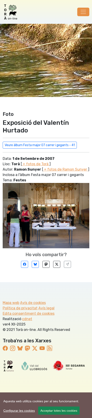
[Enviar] (67, 264)
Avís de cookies (33, 303)
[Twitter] (56, 264)
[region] (46, 405)
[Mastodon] (46, 264)
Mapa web (11, 303)
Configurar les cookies (19, 410)
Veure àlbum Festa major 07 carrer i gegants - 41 (40, 145)
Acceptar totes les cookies (58, 410)
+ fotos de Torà (35, 164)
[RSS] (49, 348)
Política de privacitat (20, 308)
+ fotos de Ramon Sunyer (65, 169)
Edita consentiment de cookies (28, 313)
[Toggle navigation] (83, 12)
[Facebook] (24, 264)
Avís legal (46, 308)
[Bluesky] (35, 264)
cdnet (27, 319)
